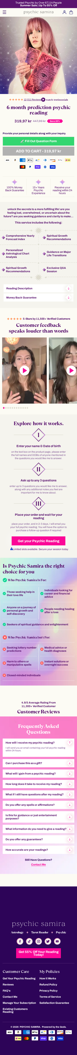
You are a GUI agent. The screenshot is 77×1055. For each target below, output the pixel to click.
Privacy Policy (48, 990)
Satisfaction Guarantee (54, 1002)
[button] (4, 12)
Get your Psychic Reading (38, 541)
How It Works (47, 978)
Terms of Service (50, 996)
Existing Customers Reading (15, 1010)
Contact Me (38, 864)
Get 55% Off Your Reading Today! (39, 953)
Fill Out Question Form (41, 141)
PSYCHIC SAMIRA (30, 1027)
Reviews (8, 984)
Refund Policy (48, 984)
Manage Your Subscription (19, 1002)
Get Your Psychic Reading (19, 978)
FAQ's (6, 990)
